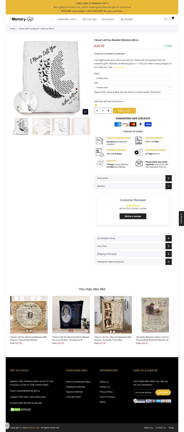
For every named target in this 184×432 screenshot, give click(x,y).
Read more (119, 67)
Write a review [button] (133, 216)
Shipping (98, 53)
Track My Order (73, 396)
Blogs (171, 427)
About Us (104, 381)
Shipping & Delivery (75, 386)
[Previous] (17, 77)
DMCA (103, 401)
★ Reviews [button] (181, 218)
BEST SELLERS (89, 19)
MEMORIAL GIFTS (67, 19)
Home (12, 28)
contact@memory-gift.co (28, 390)
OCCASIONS (107, 19)
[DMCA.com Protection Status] (21, 409)
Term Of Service (107, 396)
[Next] (85, 77)
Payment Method (74, 391)
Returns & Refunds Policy (78, 381)
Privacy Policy (106, 391)
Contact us (105, 386)
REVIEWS (128, 19)
